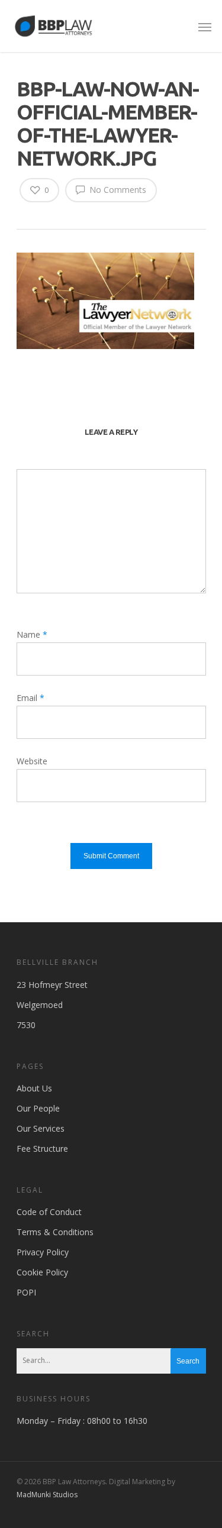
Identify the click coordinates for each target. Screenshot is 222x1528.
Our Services (41, 1128)
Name (32, 634)
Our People (38, 1108)
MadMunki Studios (47, 1495)
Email (30, 697)
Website (32, 761)
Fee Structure (42, 1148)
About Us (34, 1088)
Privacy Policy (43, 1252)
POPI (26, 1292)
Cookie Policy (42, 1272)
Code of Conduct (49, 1211)
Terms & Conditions (55, 1232)
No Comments (116, 189)
